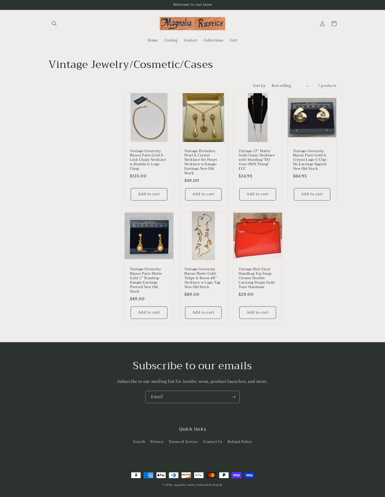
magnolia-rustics (185, 485)
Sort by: (259, 86)
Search (139, 442)
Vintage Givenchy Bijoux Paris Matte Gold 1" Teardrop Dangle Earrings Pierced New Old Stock (146, 280)
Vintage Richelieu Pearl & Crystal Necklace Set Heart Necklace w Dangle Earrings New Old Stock (200, 162)
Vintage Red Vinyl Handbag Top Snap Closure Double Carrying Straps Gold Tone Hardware (256, 278)
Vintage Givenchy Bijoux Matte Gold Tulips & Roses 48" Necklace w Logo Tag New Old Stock (202, 278)
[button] (54, 23)
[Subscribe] (233, 397)
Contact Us (212, 442)
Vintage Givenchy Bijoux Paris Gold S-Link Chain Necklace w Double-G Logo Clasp (148, 160)
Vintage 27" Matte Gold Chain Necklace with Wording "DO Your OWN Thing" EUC (257, 160)
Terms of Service (183, 442)
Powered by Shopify (209, 485)
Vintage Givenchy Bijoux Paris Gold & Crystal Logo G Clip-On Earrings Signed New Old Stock (310, 160)
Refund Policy (240, 442)
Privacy (156, 442)
